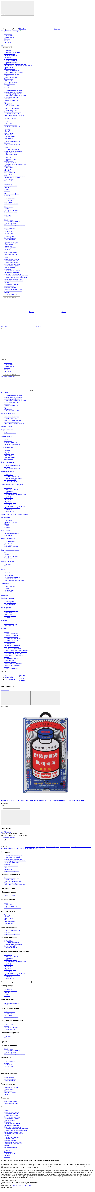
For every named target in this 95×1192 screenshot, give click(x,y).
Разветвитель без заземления (13, 281)
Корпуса (7, 1155)
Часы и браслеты (9, 84)
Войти (64, 312)
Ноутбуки (7, 215)
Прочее (6, 75)
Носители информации (11, 70)
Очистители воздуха (10, 252)
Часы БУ (7, 249)
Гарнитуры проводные (11, 108)
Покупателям (8, 35)
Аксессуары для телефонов (13, 92)
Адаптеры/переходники (11, 259)
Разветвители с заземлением (13, 279)
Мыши (6, 187)
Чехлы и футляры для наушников (15, 115)
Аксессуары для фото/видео (13, 94)
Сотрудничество (9, 37)
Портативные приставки (12, 144)
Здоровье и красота (10, 59)
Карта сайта (14, 848)
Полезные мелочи (10, 223)
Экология (7, 85)
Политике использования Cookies (21, 1185)
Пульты (6, 230)
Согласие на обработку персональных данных (60, 847)
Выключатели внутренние (12, 264)
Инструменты (8, 207)
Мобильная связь (9, 69)
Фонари (6, 292)
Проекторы (8, 123)
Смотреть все (5, 690)
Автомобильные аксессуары (13, 90)
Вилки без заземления (11, 261)
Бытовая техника (9, 57)
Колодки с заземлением (11, 272)
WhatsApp (22, 29)
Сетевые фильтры (10, 287)
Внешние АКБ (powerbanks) (13, 151)
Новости (7, 39)
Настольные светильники (12, 274)
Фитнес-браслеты (10, 248)
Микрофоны (8, 104)
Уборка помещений (10, 55)
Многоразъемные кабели (12, 177)
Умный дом (8, 80)
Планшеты (7, 217)
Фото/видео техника (10, 82)
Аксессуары (8, 50)
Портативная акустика (11, 105)
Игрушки (7, 143)
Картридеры (8, 200)
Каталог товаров (6, 47)
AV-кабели (7, 166)
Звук (5, 102)
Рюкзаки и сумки (9, 54)
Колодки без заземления (12, 271)
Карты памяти (8, 202)
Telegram (57, 29)
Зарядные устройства (11, 100)
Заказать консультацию (8, 376)
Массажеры (8, 135)
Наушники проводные (11, 113)
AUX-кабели (8, 161)
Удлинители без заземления (13, 289)
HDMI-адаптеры (9, 228)
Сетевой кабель (9, 286)
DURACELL (8, 148)
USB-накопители (9, 199)
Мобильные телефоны (11, 194)
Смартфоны (8, 195)
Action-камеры (9, 236)
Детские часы (8, 244)
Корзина (38, 326)
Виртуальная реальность (12, 141)
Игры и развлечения (10, 60)
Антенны (7, 1157)
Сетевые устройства (10, 77)
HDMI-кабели (8, 167)
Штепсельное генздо (11, 294)
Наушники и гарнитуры (12, 52)
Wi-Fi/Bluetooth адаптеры (12, 221)
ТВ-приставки (9, 231)
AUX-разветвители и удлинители (15, 164)
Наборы (6, 189)
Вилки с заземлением (11, 262)
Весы (6, 121)
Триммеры (7, 130)
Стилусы (7, 191)
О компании (8, 34)
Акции (31, 312)
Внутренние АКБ (10, 153)
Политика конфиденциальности (35, 847)
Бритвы (6, 131)
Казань (3, 14)
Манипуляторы (9, 67)
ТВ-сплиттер (8, 233)
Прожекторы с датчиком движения (15, 277)
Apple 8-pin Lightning (11, 159)
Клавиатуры (8, 184)
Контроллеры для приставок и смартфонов (18, 65)
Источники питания (10, 62)
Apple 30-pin (8, 157)
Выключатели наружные (12, 266)
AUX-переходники (10, 162)
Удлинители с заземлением (13, 291)
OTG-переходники (10, 172)
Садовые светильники (11, 284)
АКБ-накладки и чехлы (11, 149)
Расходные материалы (11, 210)
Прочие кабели (9, 181)
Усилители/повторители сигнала (14, 225)
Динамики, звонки (10, 1153)
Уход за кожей (8, 138)
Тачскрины (8, 1152)
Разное (6, 208)
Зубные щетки (9, 133)
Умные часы (8, 246)
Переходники (8, 179)
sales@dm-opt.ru (6, 31)
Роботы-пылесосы (10, 118)
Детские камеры (9, 239)
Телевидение (8, 79)
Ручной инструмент (10, 212)
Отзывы (7, 40)
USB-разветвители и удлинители (14, 176)
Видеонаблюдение (10, 238)
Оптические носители (11, 204)
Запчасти (7, 99)
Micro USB (7, 169)
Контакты (7, 42)
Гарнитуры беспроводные (12, 112)
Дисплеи (7, 1150)
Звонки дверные (9, 267)
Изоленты (7, 269)
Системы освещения (10, 125)
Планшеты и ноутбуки (11, 74)
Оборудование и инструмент (13, 72)
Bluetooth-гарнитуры (11, 110)
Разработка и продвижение (27, 848)
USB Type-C (8, 174)
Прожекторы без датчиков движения (16, 276)
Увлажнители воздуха (11, 254)
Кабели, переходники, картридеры (15, 64)
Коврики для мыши (10, 186)
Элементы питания (10, 154)
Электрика (7, 87)
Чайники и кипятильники (12, 126)
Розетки (6, 257)
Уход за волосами (9, 136)
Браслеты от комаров (11, 243)
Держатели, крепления (11, 97)
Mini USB (7, 171)
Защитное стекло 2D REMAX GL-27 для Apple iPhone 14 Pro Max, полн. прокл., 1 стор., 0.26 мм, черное (43, 800)
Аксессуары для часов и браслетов (15, 95)
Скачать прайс (16, 31)
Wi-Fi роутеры (8, 220)
